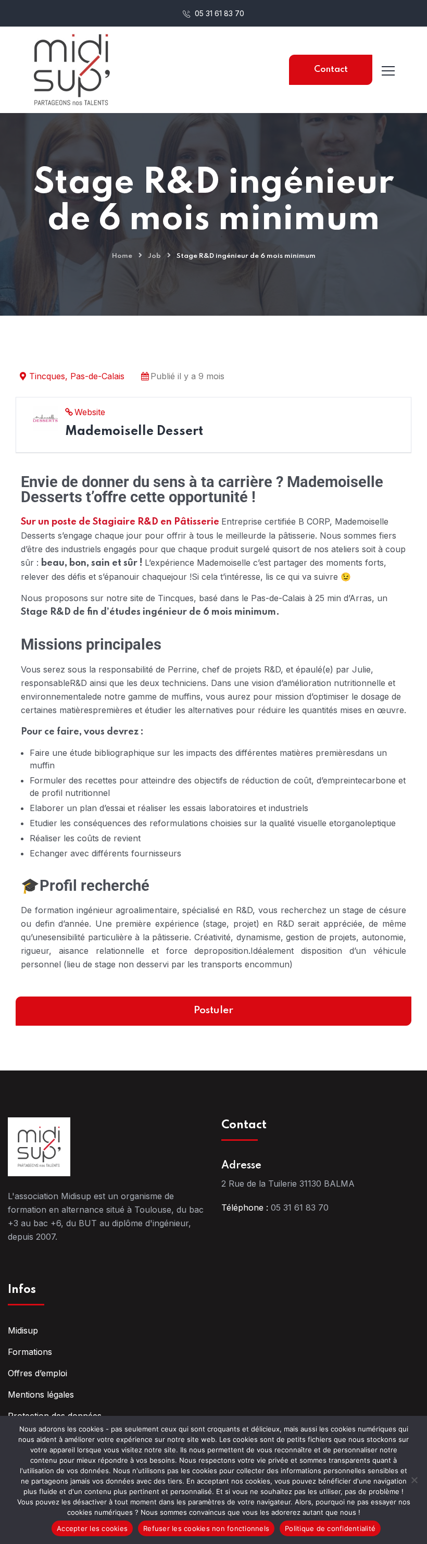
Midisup (23, 1330)
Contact (331, 69)
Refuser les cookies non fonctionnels (206, 1528)
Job (154, 256)
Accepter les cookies (92, 1528)
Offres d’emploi (37, 1373)
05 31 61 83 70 (218, 13)
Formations (30, 1352)
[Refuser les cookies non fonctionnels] (414, 1480)
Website (89, 412)
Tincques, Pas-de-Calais (76, 376)
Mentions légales (41, 1394)
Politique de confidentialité (330, 1528)
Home (122, 256)
